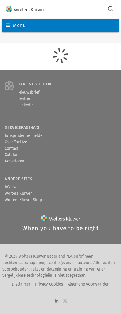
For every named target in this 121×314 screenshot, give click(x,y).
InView (10, 187)
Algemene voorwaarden (89, 284)
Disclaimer (21, 284)
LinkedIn (26, 105)
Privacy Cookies (49, 284)
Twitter (24, 98)
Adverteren (14, 161)
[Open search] (111, 9)
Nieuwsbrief (28, 92)
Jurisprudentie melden (25, 135)
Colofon (12, 154)
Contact (11, 148)
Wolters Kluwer (18, 193)
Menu (19, 25)
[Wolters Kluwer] (25, 9)
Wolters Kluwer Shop (23, 200)
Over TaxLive (16, 142)
